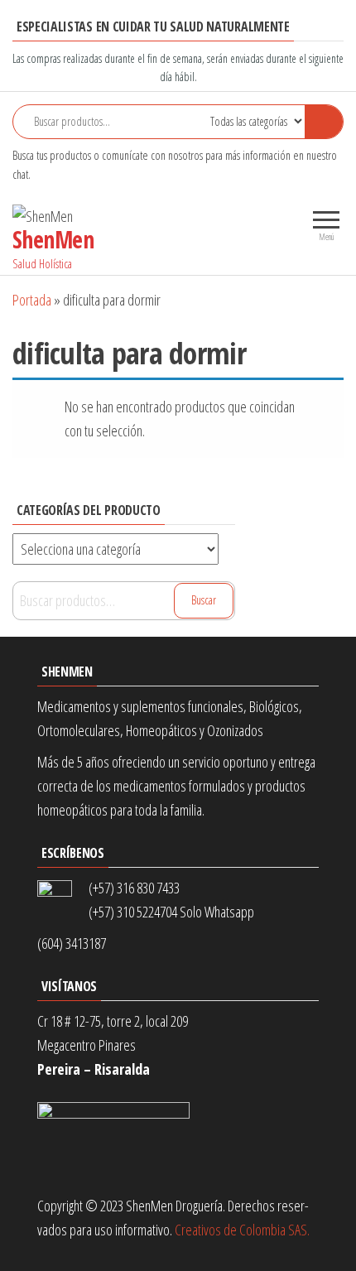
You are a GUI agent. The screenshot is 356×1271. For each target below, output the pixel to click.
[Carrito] (279, 223)
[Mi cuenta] (259, 223)
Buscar (203, 600)
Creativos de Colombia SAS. (244, 1230)
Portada (31, 300)
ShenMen (53, 239)
